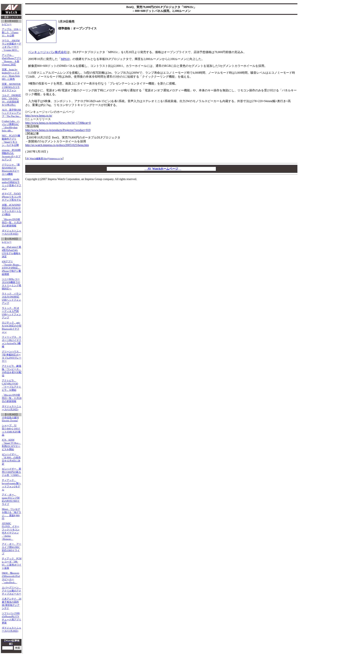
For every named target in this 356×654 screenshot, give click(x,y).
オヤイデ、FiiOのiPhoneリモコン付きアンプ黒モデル (11, 196)
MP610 (65, 59)
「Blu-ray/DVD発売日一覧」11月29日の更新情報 (12, 222)
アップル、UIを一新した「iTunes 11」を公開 (11, 32)
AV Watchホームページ (162, 168)
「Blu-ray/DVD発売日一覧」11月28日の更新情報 (12, 398)
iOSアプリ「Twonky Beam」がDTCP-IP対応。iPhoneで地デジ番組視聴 (11, 267)
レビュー (6, 24)
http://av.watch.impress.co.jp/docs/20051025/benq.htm (57, 145)
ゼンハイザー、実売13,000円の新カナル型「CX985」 (11, 472)
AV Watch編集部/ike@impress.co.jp (44, 158)
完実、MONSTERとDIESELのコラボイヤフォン (11, 87)
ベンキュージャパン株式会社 (47, 52)
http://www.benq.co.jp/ (38, 115)
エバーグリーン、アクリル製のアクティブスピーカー (11, 590)
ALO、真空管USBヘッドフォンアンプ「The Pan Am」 (11, 113)
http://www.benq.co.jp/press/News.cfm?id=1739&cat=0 (58, 122)
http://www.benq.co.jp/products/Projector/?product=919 (57, 130)
